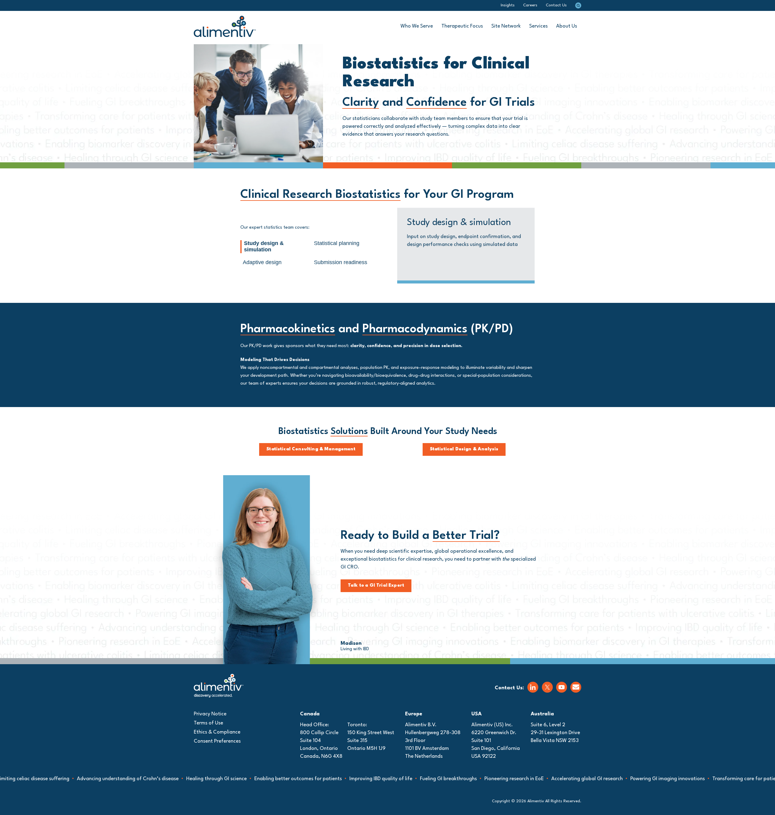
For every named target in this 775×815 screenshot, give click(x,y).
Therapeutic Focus (462, 26)
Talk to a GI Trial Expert (376, 585)
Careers (530, 5)
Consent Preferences (217, 741)
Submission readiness (340, 262)
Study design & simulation (264, 246)
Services (538, 26)
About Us (566, 26)
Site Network (506, 26)
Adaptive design (262, 262)
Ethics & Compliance (217, 732)
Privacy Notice (210, 714)
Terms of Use (208, 723)
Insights (508, 5)
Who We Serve (417, 26)
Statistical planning (336, 243)
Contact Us (556, 5)
